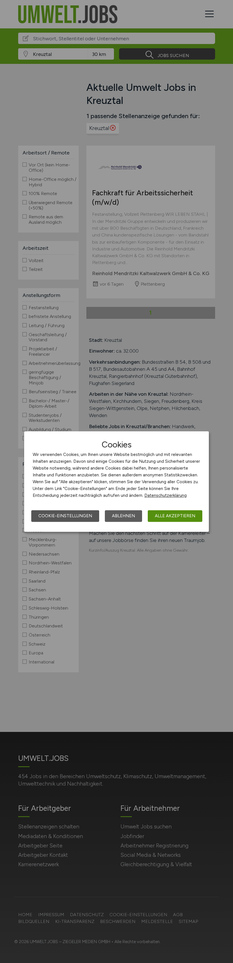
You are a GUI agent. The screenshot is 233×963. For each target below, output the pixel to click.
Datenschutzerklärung (165, 495)
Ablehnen (123, 515)
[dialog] (116, 481)
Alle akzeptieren (175, 515)
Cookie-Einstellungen (65, 515)
